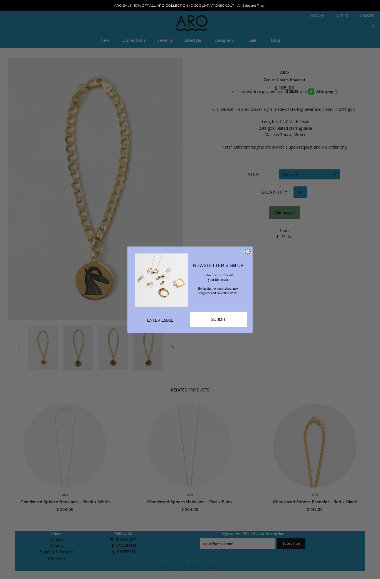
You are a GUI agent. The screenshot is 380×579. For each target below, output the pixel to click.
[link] (161, 280)
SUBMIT (218, 319)
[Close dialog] (247, 251)
